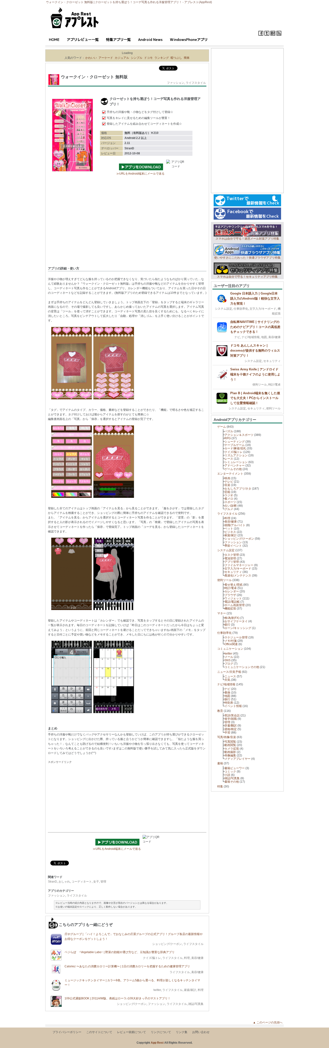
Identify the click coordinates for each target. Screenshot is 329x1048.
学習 (227, 732)
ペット (228, 528)
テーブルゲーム (234, 445)
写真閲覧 (230, 741)
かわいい (91, 57)
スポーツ (230, 502)
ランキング (161, 57)
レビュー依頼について (131, 1032)
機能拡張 (230, 608)
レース (228, 458)
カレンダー (231, 591)
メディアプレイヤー (237, 758)
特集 (220, 786)
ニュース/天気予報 (229, 672)
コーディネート (82, 881)
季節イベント (233, 545)
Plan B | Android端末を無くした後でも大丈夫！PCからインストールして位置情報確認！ (255, 398)
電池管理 (230, 558)
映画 (227, 478)
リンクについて (161, 1032)
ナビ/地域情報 (251, 337)
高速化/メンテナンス (237, 575)
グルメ (228, 509)
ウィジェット (233, 598)
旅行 (227, 699)
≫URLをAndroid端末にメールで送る (140, 173)
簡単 (187, 57)
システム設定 (223, 308)
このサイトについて (99, 1032)
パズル (228, 431)
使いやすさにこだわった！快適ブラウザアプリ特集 (247, 257)
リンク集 (181, 1032)
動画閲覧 (230, 745)
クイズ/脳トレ (152, 958)
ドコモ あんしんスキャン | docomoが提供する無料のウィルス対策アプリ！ (255, 350)
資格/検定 (230, 729)
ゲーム (221, 426)
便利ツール (259, 384)
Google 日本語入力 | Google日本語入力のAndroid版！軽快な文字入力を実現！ (255, 298)
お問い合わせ (201, 1032)
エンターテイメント (230, 473)
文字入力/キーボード (263, 308)
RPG (227, 438)
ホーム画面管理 (234, 605)
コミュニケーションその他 (241, 667)
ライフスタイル (196, 83)
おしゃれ (64, 881)
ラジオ (228, 495)
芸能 (227, 492)
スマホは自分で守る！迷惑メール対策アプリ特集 (247, 238)
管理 (103, 881)
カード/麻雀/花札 (235, 448)
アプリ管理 (231, 561)
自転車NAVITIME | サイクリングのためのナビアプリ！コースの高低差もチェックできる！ (255, 327)
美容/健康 (197, 958)
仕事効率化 (241, 308)
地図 (264, 337)
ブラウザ (230, 595)
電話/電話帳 (232, 601)
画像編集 (230, 755)
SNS (227, 660)
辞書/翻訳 (230, 725)
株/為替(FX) (231, 618)
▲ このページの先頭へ (269, 1022)
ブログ (228, 663)
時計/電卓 (274, 384)
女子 (96, 881)
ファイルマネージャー (238, 565)
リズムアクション (236, 455)
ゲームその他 (233, 469)
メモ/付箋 (230, 640)
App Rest (157, 1042)
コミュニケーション (230, 648)
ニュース (230, 676)
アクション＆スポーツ (238, 435)
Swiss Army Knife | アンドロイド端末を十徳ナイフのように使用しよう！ (255, 374)
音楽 (227, 485)
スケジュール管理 (236, 637)
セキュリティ (272, 361)
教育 (220, 711)
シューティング (234, 441)
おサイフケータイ (236, 621)
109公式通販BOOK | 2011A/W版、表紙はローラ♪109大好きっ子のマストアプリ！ (118, 998)
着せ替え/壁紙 (233, 584)
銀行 (227, 624)
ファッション (175, 83)
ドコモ (148, 57)
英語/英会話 (232, 715)
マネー (221, 613)
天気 (227, 679)
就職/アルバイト (234, 525)
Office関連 (231, 644)
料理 (187, 958)
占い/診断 (230, 505)
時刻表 (228, 702)
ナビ (237, 337)
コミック (230, 771)
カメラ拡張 (231, 748)
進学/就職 (230, 718)
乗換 (227, 692)
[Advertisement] (127, 227)
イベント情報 (233, 706)
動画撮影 (230, 752)
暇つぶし (176, 57)
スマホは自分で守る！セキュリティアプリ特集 (247, 276)
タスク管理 (231, 555)
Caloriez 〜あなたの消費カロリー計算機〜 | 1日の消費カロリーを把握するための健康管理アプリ (127, 966)
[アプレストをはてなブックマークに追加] (272, 34)
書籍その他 (231, 781)
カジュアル (122, 57)
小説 (227, 775)
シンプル (136, 57)
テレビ (228, 481)
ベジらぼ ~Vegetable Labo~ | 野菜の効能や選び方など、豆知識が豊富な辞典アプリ (120, 952)
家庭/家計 (190, 990)
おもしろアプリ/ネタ (237, 488)
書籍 (220, 763)
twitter (157, 990)
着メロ (228, 498)
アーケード (106, 57)
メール (228, 657)
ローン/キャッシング (237, 628)
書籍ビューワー (234, 768)
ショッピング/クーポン (167, 944)
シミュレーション (236, 462)
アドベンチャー (234, 465)
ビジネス (230, 532)
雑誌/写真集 (196, 1004)
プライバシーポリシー (67, 1032)
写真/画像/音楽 (226, 737)
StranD (52, 881)
